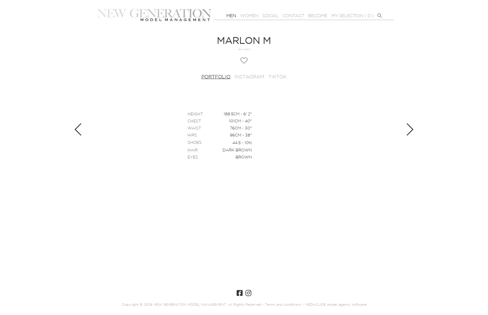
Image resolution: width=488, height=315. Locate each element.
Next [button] (409, 129)
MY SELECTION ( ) (352, 16)
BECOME (317, 16)
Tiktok (277, 77)
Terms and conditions (282, 304)
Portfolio (215, 77)
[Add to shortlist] (244, 61)
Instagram (249, 77)
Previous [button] (78, 129)
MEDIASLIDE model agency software (336, 304)
